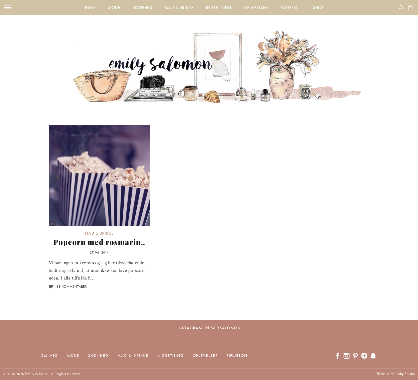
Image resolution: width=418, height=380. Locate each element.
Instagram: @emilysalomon (209, 328)
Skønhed (142, 7)
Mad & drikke (179, 7)
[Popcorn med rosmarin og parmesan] (99, 175)
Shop (318, 7)
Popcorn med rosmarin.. (99, 242)
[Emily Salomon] (209, 59)
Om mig (49, 355)
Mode (114, 7)
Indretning (219, 7)
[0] (410, 7)
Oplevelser (256, 7)
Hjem (90, 7)
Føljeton (290, 7)
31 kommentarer (71, 286)
